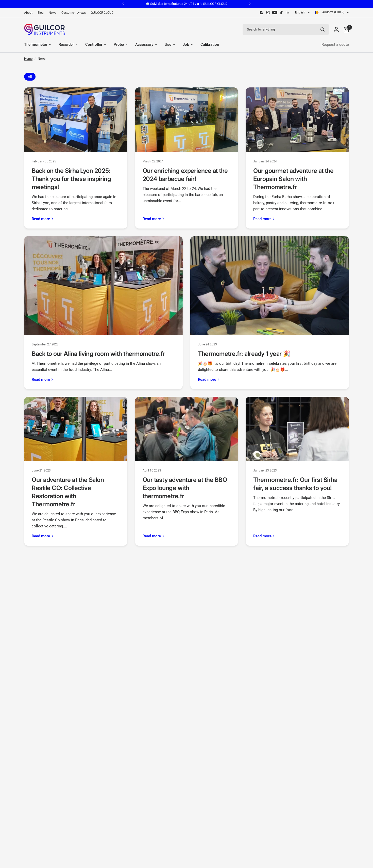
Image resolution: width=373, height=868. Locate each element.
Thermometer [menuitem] (35, 44)
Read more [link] (41, 219)
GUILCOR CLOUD (102, 12)
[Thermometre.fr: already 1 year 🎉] (269, 286)
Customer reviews (73, 12)
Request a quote (335, 44)
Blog (41, 12)
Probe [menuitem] (119, 44)
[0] (345, 29)
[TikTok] (281, 12)
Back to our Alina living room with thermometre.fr (98, 353)
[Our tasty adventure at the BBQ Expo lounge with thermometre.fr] (186, 429)
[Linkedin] (288, 12)
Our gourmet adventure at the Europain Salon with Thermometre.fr (293, 179)
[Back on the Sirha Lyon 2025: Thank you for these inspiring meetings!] (75, 119)
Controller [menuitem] (93, 44)
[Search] (322, 29)
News (52, 12)
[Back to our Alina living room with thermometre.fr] (103, 286)
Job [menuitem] (186, 44)
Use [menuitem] (168, 44)
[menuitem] (29, 12)
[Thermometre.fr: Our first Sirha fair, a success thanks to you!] (297, 429)
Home (28, 58)
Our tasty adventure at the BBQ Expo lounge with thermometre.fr (185, 488)
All (30, 77)
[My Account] (336, 29)
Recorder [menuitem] (66, 44)
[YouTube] (275, 12)
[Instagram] (268, 12)
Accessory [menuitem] (144, 44)
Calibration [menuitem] (209, 44)
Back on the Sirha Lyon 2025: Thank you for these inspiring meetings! (71, 179)
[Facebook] (261, 12)
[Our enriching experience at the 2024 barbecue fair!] (186, 119)
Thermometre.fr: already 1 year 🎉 (244, 353)
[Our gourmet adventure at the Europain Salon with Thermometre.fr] (297, 119)
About (28, 12)
